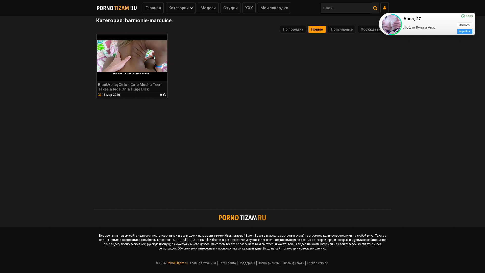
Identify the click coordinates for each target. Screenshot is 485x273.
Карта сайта (227, 263)
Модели (208, 8)
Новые (317, 29)
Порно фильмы (268, 263)
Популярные (342, 29)
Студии (230, 8)
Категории (178, 8)
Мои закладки (274, 8)
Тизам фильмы (293, 263)
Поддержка (247, 263)
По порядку (293, 29)
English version (317, 263)
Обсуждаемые (373, 29)
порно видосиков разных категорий (300, 240)
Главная (153, 8)
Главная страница (203, 263)
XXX (249, 8)
